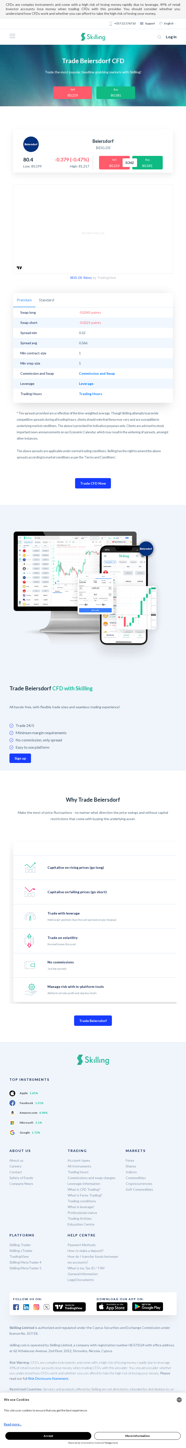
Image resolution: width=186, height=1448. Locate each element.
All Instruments (79, 1166)
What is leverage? (81, 1207)
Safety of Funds (21, 1178)
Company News (21, 1183)
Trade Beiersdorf (93, 1021)
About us (16, 1160)
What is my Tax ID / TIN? (86, 1268)
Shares (131, 1166)
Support (150, 23)
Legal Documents (81, 1280)
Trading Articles (80, 1218)
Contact (15, 1172)
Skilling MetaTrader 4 (25, 1262)
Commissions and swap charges (92, 1178)
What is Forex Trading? (85, 1195)
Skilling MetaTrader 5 (25, 1268)
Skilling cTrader (20, 1251)
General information (83, 1274)
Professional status (82, 1213)
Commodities (136, 1178)
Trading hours (78, 1172)
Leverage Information (84, 1183)
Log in (171, 36)
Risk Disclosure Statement (48, 1378)
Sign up (20, 758)
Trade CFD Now (93, 483)
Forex (130, 1160)
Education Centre (81, 1224)
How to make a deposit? (86, 1251)
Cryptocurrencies (139, 1183)
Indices (131, 1172)
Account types (79, 1160)
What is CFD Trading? (84, 1189)
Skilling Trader (20, 1245)
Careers (15, 1166)
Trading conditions (82, 1201)
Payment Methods (82, 1245)
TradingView (19, 1256)
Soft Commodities (139, 1189)
